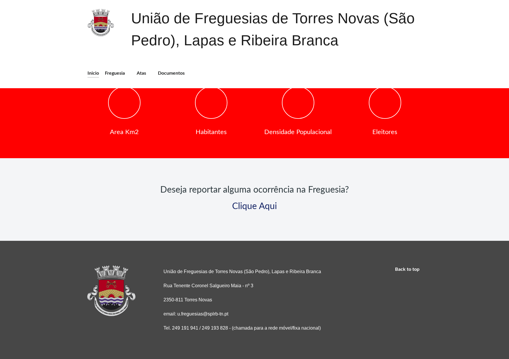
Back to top (408, 269)
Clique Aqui (254, 206)
